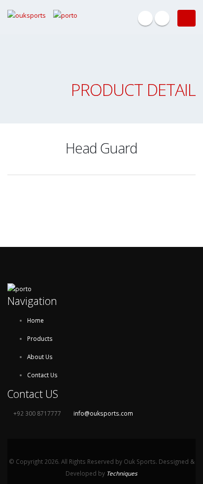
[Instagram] (162, 18)
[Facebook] (145, 18)
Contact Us (42, 375)
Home (35, 320)
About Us (40, 357)
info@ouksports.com (103, 413)
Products (40, 338)
